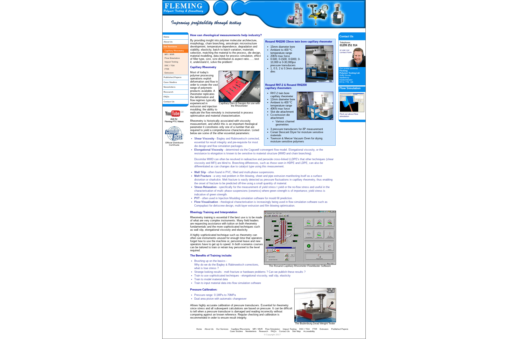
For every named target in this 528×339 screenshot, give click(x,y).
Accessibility (309, 331)
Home (166, 37)
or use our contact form (345, 51)
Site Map (296, 331)
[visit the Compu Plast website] (174, 140)
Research (168, 92)
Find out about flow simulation (349, 115)
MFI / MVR (169, 54)
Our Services (170, 46)
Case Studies (170, 82)
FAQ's (166, 97)
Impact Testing (171, 62)
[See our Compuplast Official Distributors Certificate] (174, 145)
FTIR (167, 69)
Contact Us (169, 101)
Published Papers (173, 77)
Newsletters (170, 87)
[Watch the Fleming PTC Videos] (174, 122)
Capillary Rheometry (174, 51)
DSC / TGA (170, 66)
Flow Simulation (172, 58)
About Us (168, 42)
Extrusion (169, 73)
